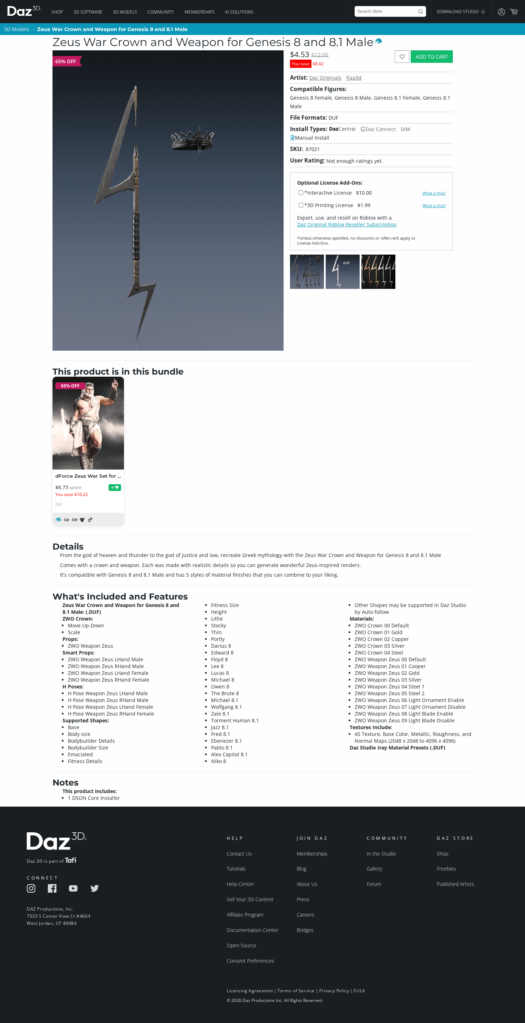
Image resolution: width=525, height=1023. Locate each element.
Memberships (200, 12)
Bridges (305, 930)
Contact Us (239, 853)
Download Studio (458, 12)
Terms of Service (296, 991)
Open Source (241, 945)
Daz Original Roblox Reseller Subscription (347, 224)
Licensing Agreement (250, 991)
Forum (374, 884)
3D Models (125, 12)
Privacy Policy (334, 991)
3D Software (88, 12)
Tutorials (236, 868)
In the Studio (381, 853)
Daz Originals (325, 77)
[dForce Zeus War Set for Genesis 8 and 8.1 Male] (88, 423)
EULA (359, 991)
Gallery (374, 868)
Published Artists (455, 884)
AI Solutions (239, 12)
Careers (305, 914)
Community (161, 12)
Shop (57, 12)
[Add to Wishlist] (402, 56)
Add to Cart (432, 56)
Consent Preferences (250, 960)
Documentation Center (252, 930)
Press (303, 899)
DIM (405, 129)
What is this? (434, 193)
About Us (307, 884)
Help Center (240, 884)
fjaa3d (353, 77)
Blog (301, 868)
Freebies (446, 868)
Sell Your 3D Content (250, 899)
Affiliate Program (245, 914)
